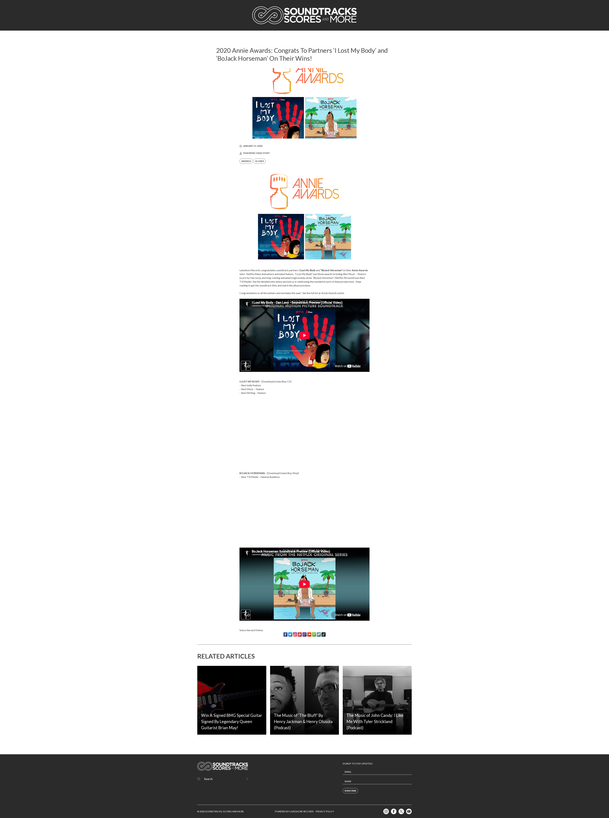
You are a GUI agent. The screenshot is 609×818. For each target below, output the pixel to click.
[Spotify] (314, 634)
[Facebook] (285, 634)
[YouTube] (300, 634)
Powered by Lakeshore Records (294, 811)
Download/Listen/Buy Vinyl (283, 473)
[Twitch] (304, 634)
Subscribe (350, 790)
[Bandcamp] (319, 634)
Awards (246, 161)
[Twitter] (290, 634)
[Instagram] (295, 634)
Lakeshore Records (249, 270)
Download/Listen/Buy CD (276, 381)
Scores (259, 161)
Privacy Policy (325, 811)
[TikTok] (323, 634)
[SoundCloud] (309, 634)
